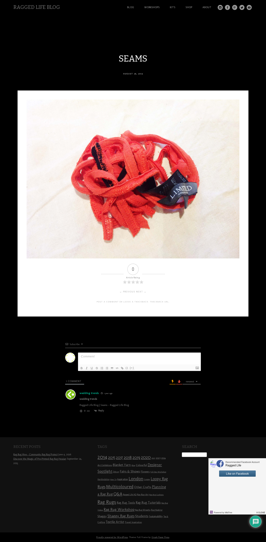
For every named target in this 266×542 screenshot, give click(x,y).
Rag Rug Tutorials (148, 503)
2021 (153, 458)
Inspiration (122, 479)
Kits (173, 7)
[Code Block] (117, 368)
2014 (102, 457)
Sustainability (156, 516)
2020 (146, 457)
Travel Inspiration (133, 522)
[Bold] (81, 368)
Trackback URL (159, 301)
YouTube (249, 7)
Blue (133, 465)
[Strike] (96, 368)
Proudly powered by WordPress (112, 537)
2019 (136, 457)
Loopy (147, 479)
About (207, 7)
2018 (128, 457)
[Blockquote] (112, 368)
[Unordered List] (106, 368)
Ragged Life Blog (36, 7)
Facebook (227, 7)
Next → (141, 291)
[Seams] (133, 257)
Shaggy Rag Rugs (120, 516)
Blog (130, 7)
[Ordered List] (101, 368)
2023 (158, 457)
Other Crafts (142, 487)
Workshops (152, 7)
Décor (116, 471)
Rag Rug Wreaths (142, 510)
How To (113, 479)
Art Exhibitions (105, 465)
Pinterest (234, 7)
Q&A (117, 493)
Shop (189, 7)
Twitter (241, 7)
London (136, 478)
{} (127, 367)
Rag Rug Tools (126, 502)
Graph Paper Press (160, 537)
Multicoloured (119, 486)
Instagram (220, 7)
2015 (111, 457)
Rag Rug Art (143, 494)
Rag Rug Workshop (119, 509)
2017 (119, 457)
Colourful (141, 465)
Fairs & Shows (130, 471)
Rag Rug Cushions (156, 495)
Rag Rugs (107, 502)
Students (141, 516)
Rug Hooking (156, 510)
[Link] (122, 368)
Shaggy (102, 516)
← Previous (127, 291)
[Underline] (91, 368)
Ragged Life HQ (129, 494)
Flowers (145, 471)
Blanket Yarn (122, 465)
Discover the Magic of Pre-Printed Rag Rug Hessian (39, 458)
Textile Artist (115, 522)
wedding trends (89, 393)
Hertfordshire (103, 479)
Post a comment (108, 301)
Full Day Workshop (158, 472)
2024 (163, 458)
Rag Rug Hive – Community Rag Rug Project (35, 454)
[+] (132, 367)
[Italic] (86, 368)
